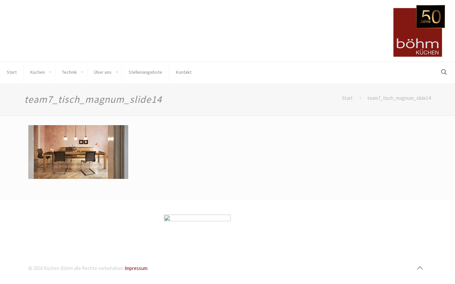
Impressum (136, 268)
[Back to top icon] (420, 268)
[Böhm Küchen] (419, 31)
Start (347, 98)
